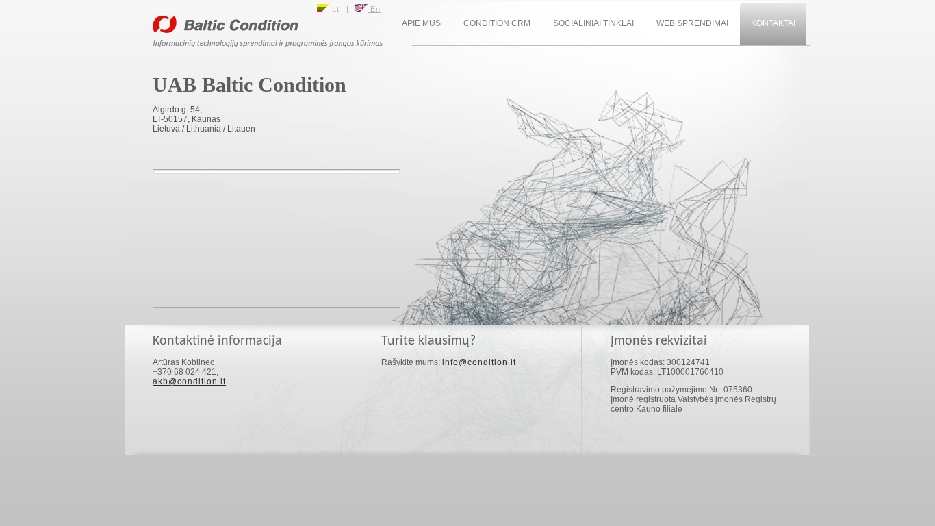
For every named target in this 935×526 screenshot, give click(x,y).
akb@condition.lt (189, 381)
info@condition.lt (479, 362)
